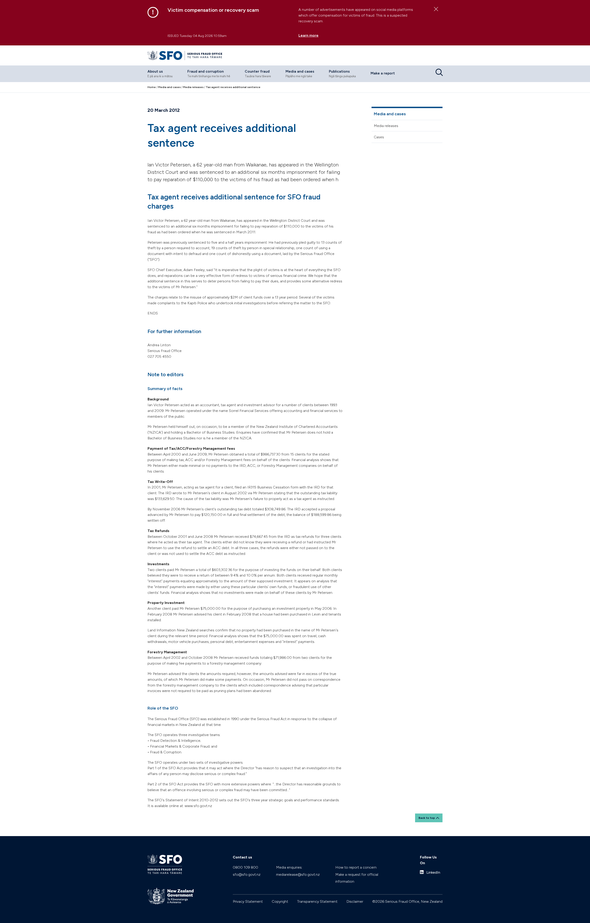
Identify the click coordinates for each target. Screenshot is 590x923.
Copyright (280, 901)
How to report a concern (356, 867)
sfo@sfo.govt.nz (246, 874)
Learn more (308, 35)
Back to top (427, 817)
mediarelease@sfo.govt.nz (298, 874)
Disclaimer (354, 901)
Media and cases (390, 113)
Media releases (386, 126)
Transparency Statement (317, 901)
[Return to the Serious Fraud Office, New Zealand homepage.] (185, 55)
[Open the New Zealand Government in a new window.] (171, 896)
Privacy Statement (248, 901)
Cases (379, 137)
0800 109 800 (245, 867)
